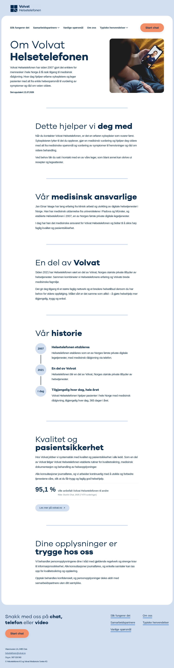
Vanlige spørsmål (73, 27)
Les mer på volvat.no (50, 507)
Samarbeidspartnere (45, 27)
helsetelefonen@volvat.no (15, 653)
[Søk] (136, 28)
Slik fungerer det (19, 27)
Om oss (91, 27)
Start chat (152, 27)
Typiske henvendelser (112, 27)
